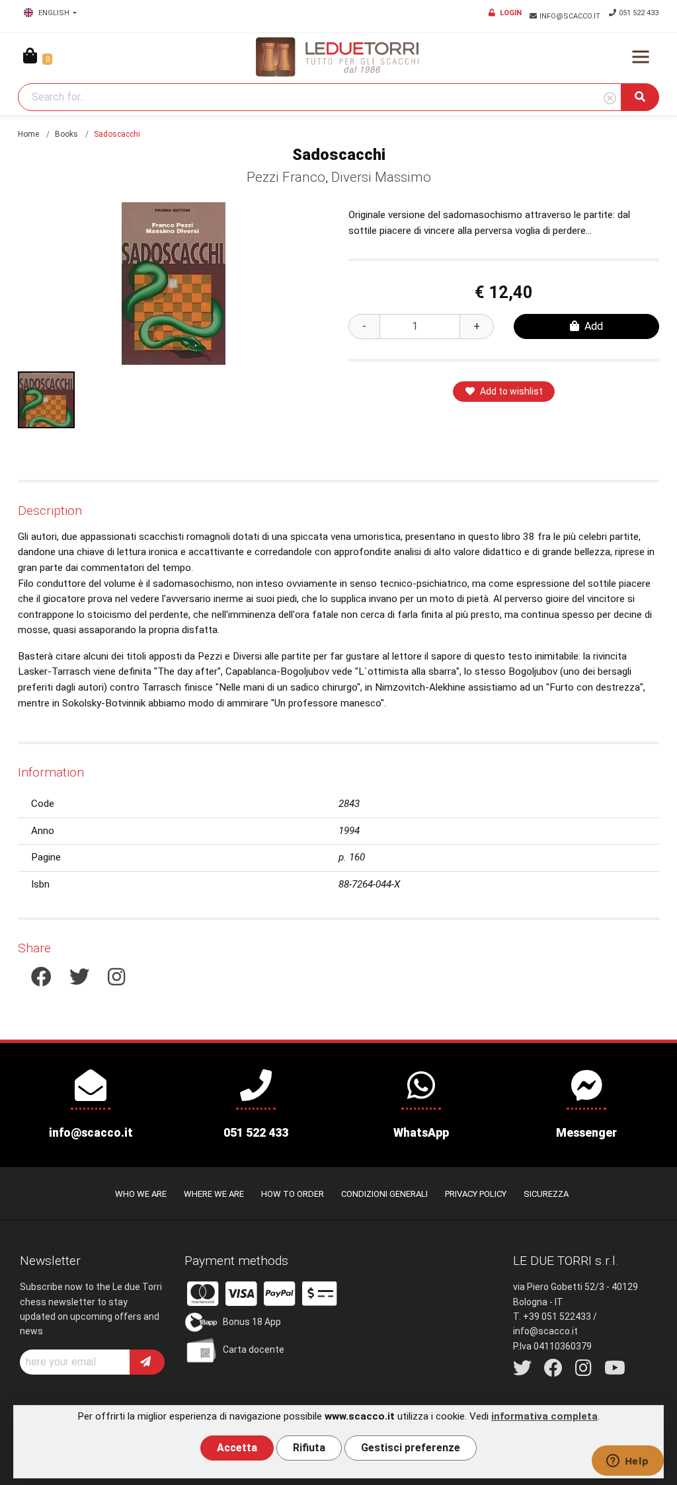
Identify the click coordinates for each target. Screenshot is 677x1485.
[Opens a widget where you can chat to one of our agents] (627, 1461)
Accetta (237, 1447)
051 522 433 (638, 13)
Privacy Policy (475, 1194)
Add (593, 326)
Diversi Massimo (381, 177)
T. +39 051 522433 (552, 1316)
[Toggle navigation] (640, 57)
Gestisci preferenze (410, 1447)
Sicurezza (546, 1194)
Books (66, 134)
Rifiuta (309, 1447)
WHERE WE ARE (214, 1194)
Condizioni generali (384, 1194)
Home (28, 134)
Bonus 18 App (252, 1321)
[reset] (610, 98)
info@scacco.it (570, 16)
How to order (292, 1194)
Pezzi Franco (286, 177)
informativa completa (544, 1416)
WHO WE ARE (141, 1194)
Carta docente (253, 1349)
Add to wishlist (511, 391)
